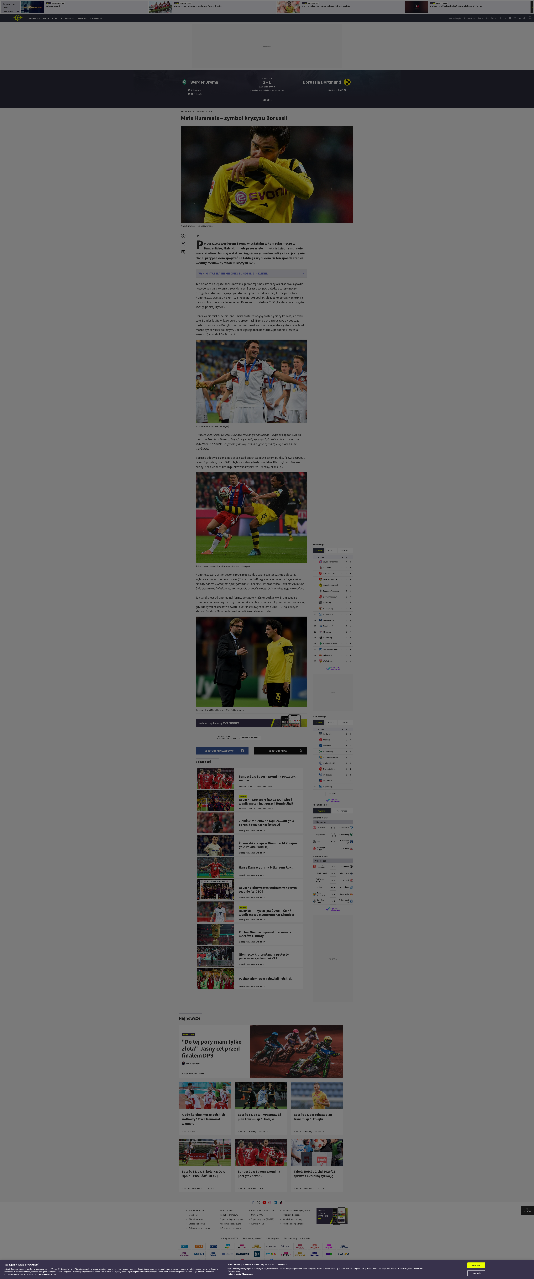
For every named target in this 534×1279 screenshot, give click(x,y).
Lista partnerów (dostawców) (240, 1274)
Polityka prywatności (47, 1274)
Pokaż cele (476, 1273)
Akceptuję (476, 1265)
